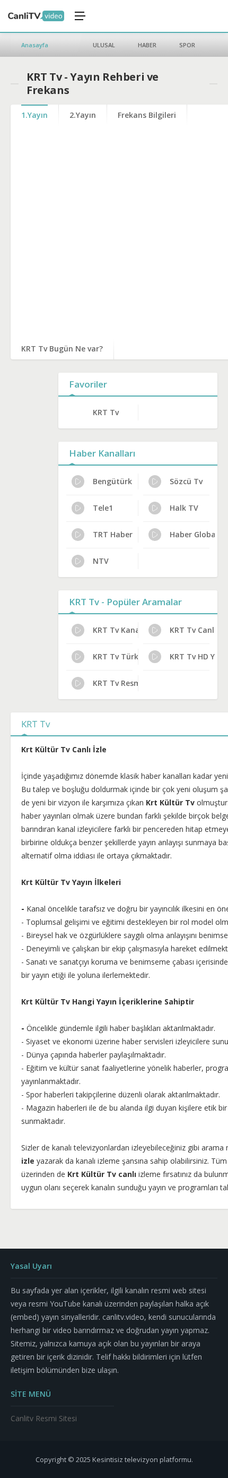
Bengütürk (112, 481)
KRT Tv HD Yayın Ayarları (192, 656)
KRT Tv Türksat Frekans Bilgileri (115, 656)
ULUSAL (104, 45)
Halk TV (184, 508)
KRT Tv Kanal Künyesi (115, 630)
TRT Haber (113, 534)
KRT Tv (106, 412)
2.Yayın (82, 115)
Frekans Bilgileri (147, 115)
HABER (147, 45)
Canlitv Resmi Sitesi (44, 1418)
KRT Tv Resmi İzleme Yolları (115, 683)
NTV (101, 561)
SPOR (187, 45)
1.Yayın (34, 115)
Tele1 (103, 508)
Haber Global (192, 534)
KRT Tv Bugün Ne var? (62, 348)
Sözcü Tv (186, 481)
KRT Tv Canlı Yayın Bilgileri (192, 630)
